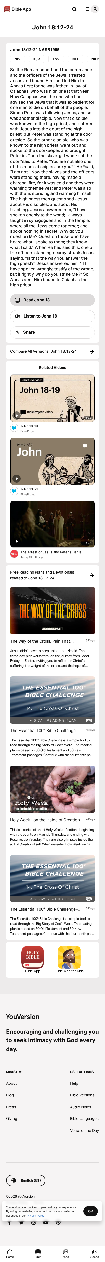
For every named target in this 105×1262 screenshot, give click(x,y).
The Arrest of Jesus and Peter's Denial (55, 552)
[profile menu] (91, 9)
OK (90, 1211)
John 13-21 (33, 489)
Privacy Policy (35, 1215)
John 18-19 (33, 426)
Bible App (32, 971)
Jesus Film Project (32, 557)
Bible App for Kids (69, 971)
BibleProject (28, 431)
